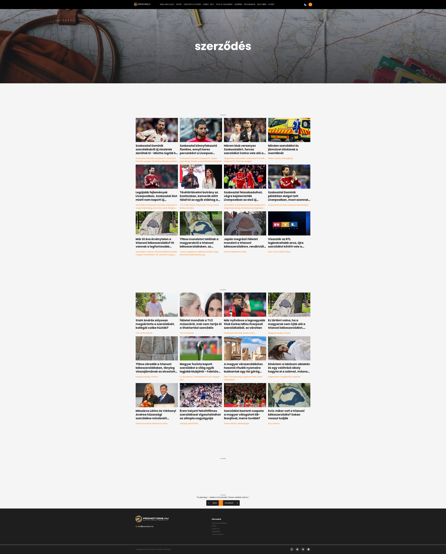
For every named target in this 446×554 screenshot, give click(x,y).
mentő (277, 158)
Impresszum (216, 529)
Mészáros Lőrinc (160, 423)
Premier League (143, 161)
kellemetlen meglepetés (280, 376)
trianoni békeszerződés (165, 251)
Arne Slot (171, 158)
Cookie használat (217, 534)
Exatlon (190, 208)
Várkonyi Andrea (144, 423)
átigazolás (229, 158)
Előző (215, 503)
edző (164, 208)
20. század (161, 254)
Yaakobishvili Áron (202, 376)
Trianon (150, 251)
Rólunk (214, 526)
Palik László (189, 205)
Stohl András (146, 333)
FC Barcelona (186, 376)
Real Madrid (302, 205)
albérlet (296, 376)
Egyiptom (192, 251)
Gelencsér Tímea (204, 205)
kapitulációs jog (197, 254)
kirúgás (171, 208)
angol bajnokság (144, 208)
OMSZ (271, 158)
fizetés (194, 161)
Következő (229, 503)
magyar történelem (145, 254)
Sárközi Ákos (285, 251)
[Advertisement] (223, 99)
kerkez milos (249, 333)
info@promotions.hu (145, 526)
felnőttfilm (193, 423)
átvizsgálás (287, 158)
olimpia (183, 423)
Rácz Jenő (273, 251)
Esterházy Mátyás (160, 161)
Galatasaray (247, 208)
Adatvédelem (216, 531)
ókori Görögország (233, 376)
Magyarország (275, 333)
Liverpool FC (160, 158)
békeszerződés (205, 251)
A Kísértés (189, 333)
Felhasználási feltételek (219, 523)
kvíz (270, 423)
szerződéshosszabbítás (209, 161)
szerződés (240, 158)
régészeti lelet (250, 376)
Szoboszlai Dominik (145, 158)
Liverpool (291, 205)
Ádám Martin (230, 423)
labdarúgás (243, 423)
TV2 (181, 205)
